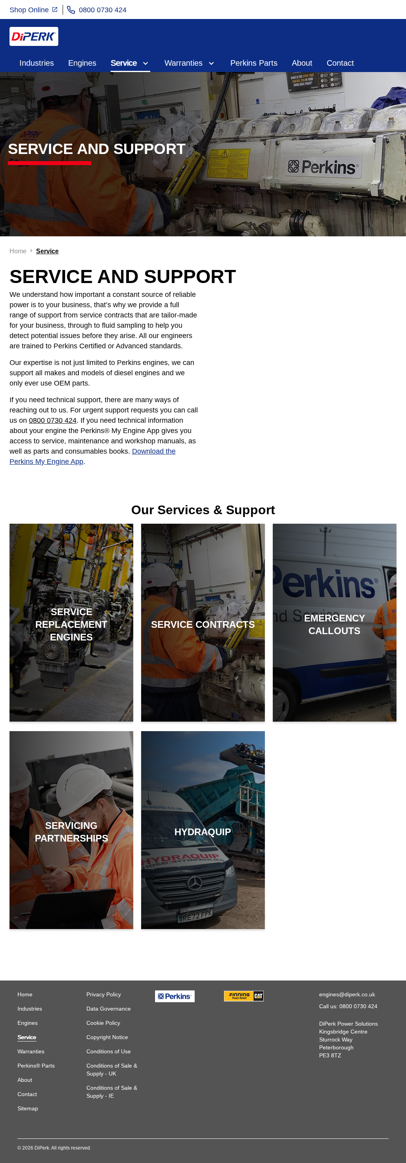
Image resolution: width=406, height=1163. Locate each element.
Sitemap (27, 1108)
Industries (36, 63)
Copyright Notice (107, 1037)
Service (124, 63)
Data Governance (108, 1008)
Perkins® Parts (36, 1065)
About (302, 63)
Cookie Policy (103, 1023)
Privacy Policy (103, 994)
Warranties (184, 63)
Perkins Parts (254, 63)
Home (25, 994)
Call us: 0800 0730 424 (348, 1006)
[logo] (34, 36)
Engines (82, 63)
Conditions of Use (108, 1051)
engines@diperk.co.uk (347, 994)
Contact (340, 63)
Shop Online (30, 10)
